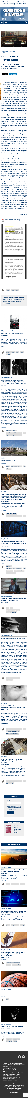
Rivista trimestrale (14, 822)
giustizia (7, 883)
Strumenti (4, 492)
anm (7, 607)
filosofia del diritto (16, 1039)
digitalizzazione (9, 570)
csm (8, 290)
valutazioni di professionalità (12, 733)
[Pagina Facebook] (3, 18)
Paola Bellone (5, 335)
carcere (7, 466)
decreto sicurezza (9, 783)
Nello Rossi (4, 387)
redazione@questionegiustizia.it (10, 1080)
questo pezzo (22, 670)
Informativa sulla (8, 1083)
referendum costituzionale (11, 612)
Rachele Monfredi (5, 957)
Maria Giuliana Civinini (6, 914)
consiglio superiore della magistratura (13, 432)
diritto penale (8, 1039)
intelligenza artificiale (10, 573)
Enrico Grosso (5, 602)
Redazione (7, 501)
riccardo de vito (9, 680)
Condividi (13, 74)
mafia (17, 352)
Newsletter (14, 796)
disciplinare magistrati (14, 677)
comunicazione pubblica (11, 430)
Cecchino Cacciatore (6, 1030)
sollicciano (8, 468)
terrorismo (15, 290)
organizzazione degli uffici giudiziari (13, 435)
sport (7, 999)
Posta (6, 74)
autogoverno (8, 566)
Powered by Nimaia (14, 1092)
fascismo (8, 352)
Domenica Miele (5, 546)
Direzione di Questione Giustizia (9, 640)
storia (22, 352)
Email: (8, 800)
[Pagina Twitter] (5, 18)
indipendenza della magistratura (12, 610)
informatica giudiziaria (19, 570)
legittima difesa (9, 1041)
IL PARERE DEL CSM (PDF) (12, 220)
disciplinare (8, 964)
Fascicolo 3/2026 (16, 826)
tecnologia (22, 883)
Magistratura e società (8, 331)
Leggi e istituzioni (6, 377)
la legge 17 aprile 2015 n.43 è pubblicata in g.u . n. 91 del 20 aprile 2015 (15, 99)
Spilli (3, 458)
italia (13, 352)
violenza (15, 1041)
